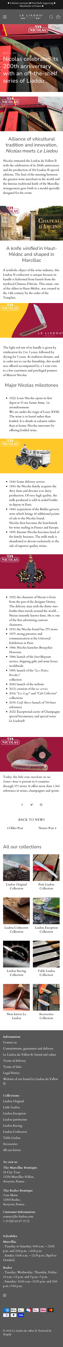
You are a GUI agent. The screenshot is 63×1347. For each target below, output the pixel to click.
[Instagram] (4, 1295)
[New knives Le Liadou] (16, 997)
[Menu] (5, 17)
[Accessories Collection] (46, 997)
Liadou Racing (12, 1126)
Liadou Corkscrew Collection (16, 930)
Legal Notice (11, 1073)
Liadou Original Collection (16, 886)
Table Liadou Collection (46, 973)
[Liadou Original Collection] (16, 867)
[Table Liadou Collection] (46, 954)
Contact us (10, 1042)
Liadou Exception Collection (46, 930)
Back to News (31, 820)
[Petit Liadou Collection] (46, 867)
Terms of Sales (12, 1067)
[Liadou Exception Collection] (46, 910)
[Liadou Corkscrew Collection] (16, 910)
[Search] (51, 17)
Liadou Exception (14, 1113)
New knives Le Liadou (16, 1016)
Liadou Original (13, 1101)
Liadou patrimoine (15, 1119)
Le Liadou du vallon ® (24, 1330)
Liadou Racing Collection (16, 973)
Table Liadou (11, 1138)
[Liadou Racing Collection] (16, 954)
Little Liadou (11, 1107)
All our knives (12, 1150)
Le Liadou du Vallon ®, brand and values (29, 1055)
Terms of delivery (14, 1061)
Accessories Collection (46, 1016)
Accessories (10, 1144)
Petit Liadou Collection (46, 886)
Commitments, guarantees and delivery (28, 1048)
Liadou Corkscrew (15, 1132)
